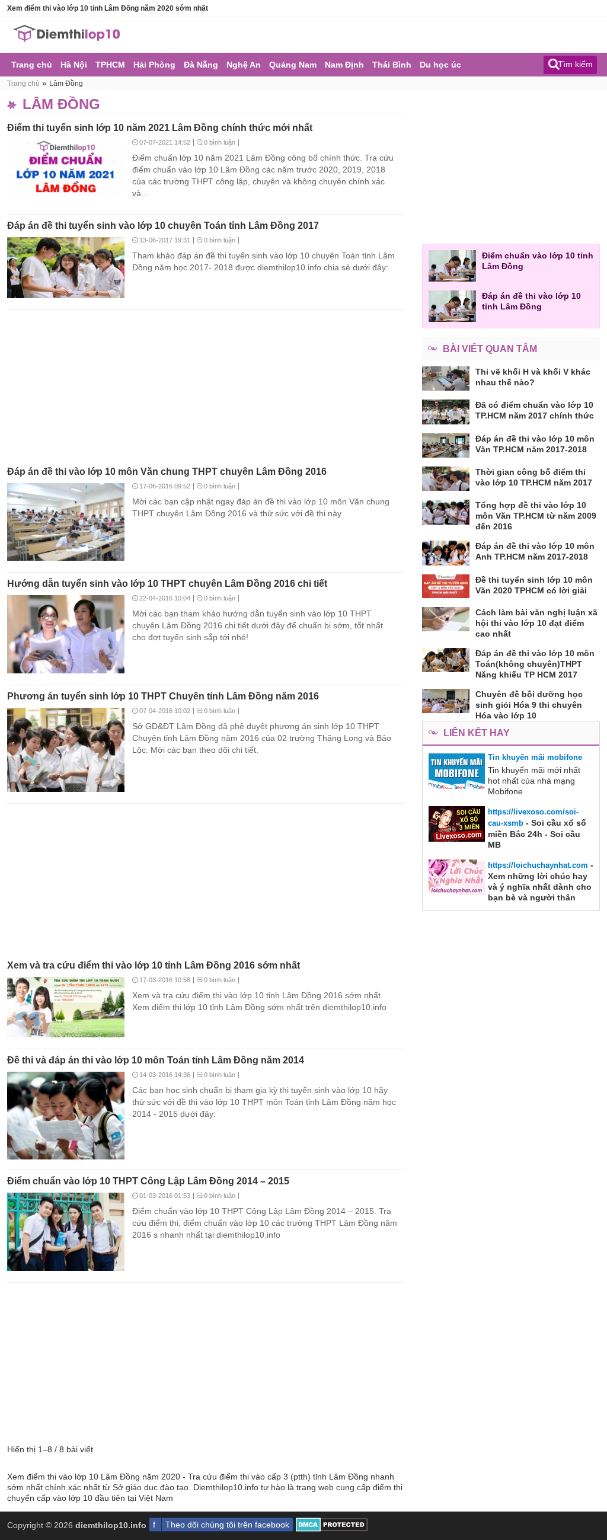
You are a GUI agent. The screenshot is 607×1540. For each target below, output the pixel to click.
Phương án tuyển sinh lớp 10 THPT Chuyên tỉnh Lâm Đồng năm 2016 (163, 696)
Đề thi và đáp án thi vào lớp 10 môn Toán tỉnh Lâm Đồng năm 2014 (155, 1060)
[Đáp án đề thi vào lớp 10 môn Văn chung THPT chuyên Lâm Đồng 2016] (65, 523)
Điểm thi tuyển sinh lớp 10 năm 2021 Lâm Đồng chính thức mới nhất (159, 128)
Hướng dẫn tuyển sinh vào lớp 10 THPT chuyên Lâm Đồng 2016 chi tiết (167, 584)
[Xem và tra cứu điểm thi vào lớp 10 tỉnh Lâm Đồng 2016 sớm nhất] (65, 1008)
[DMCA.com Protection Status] (332, 1528)
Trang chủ (23, 83)
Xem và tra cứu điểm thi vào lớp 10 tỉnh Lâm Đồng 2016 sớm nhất (153, 965)
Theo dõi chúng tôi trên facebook (227, 1524)
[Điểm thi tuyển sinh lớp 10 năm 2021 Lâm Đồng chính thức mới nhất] (65, 169)
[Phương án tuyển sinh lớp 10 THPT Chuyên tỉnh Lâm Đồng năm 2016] (65, 751)
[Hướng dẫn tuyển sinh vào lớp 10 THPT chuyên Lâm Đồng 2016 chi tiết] (65, 635)
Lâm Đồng (66, 83)
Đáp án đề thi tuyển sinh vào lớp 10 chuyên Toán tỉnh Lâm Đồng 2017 (163, 226)
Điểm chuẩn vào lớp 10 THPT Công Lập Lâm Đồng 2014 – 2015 (148, 1181)
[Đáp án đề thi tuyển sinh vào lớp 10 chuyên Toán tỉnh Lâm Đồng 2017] (65, 269)
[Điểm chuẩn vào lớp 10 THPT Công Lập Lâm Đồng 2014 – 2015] (65, 1233)
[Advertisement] (206, 384)
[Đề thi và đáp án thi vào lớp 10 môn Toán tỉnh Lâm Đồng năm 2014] (65, 1116)
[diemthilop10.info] (66, 39)
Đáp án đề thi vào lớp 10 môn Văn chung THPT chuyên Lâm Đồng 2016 (167, 472)
